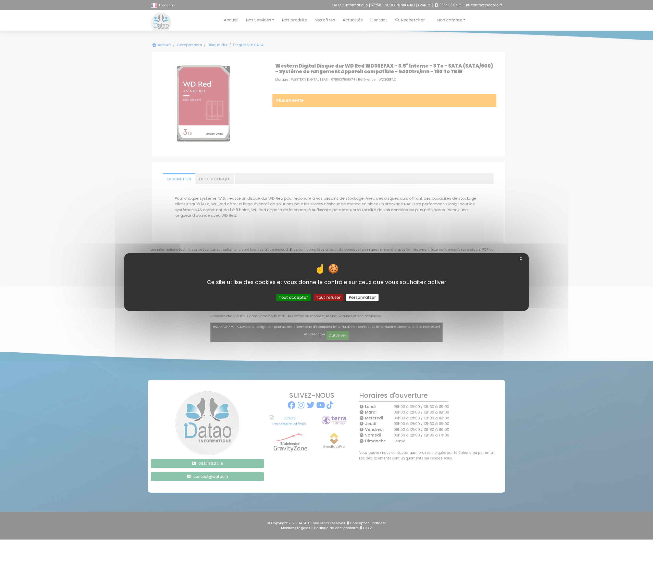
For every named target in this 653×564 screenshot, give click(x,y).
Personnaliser (362, 297)
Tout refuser (328, 297)
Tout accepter (293, 297)
